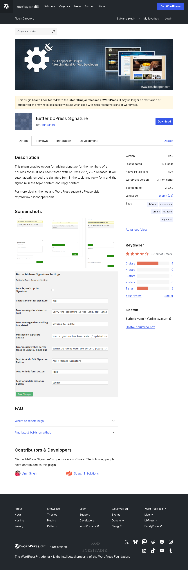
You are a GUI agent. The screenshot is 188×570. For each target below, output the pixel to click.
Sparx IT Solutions (86, 473)
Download (164, 121)
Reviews (42, 141)
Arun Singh (48, 125)
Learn (83, 508)
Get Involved (120, 508)
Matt (148, 514)
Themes (52, 514)
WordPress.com (155, 508)
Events (116, 514)
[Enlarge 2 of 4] (77, 223)
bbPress (152, 204)
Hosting (19, 520)
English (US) (166, 195)
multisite (167, 211)
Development (89, 141)
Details (23, 141)
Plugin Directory (24, 18)
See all (168, 296)
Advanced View (136, 229)
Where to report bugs (29, 421)
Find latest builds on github (33, 432)
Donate (118, 520)
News (18, 514)
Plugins (51, 520)
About (18, 508)
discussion (166, 204)
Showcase (53, 508)
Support (85, 514)
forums (156, 211)
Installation (63, 141)
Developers (87, 520)
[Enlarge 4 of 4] (113, 276)
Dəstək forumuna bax (140, 327)
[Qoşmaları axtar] (53, 31)
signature (167, 219)
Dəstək (168, 141)
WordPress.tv (89, 526)
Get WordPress (171, 6)
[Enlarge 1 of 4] (42, 223)
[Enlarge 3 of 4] (113, 223)
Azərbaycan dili (58, 546)
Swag (117, 526)
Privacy (19, 526)
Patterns (52, 526)
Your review (134, 296)
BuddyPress (153, 526)
